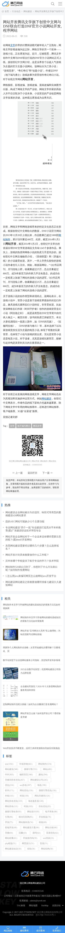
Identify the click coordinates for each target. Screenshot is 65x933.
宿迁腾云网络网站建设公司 (17, 4)
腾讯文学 (37, 426)
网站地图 (33, 905)
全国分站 (56, 905)
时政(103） (29, 806)
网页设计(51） (28, 843)
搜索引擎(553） (31, 769)
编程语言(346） (27, 774)
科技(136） (25, 796)
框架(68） (43, 822)
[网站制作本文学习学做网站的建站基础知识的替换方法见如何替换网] (10, 619)
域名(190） (42, 785)
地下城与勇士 (23, 426)
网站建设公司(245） (39, 780)
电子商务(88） (52, 812)
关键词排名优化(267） (15, 780)
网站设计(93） (34, 812)
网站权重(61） (11, 838)
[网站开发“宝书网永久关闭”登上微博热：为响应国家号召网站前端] (10, 634)
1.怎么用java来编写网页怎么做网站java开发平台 (30, 576)
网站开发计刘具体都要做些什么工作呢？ (27, 554)
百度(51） (44, 843)
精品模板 (8, 931)
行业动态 (16, 11)
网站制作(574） (45, 764)
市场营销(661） (26, 764)
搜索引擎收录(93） (14, 812)
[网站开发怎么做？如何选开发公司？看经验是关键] (10, 726)
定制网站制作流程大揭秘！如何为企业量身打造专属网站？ (30, 704)
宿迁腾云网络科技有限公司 (49, 912)
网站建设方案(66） (32, 827)
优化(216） (10, 785)
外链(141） (10, 796)
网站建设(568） (12, 769)
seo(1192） (10, 764)
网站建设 (27, 11)
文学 (12, 45)
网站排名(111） (12, 806)
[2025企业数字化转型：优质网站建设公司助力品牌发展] (10, 673)
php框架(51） (11, 843)
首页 (7, 11)
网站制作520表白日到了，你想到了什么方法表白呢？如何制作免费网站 (31, 568)
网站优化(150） (27, 790)
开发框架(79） (45, 817)
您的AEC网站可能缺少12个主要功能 (24, 521)
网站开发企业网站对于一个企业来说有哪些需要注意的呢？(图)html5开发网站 (33, 538)
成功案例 (40, 931)
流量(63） (23, 833)
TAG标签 (21, 905)
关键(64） (9, 833)
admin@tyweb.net (38, 901)
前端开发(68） (11, 827)
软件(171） (10, 790)
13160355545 (38, 891)
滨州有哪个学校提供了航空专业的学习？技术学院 (32, 561)
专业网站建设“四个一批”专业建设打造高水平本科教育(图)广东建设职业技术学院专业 (33, 529)
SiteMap (44, 905)
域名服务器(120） (36, 801)
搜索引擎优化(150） (48, 790)
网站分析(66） (52, 827)
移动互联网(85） (26, 817)
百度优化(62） (53, 833)
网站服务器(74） (26, 822)
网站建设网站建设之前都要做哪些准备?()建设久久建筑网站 (33, 583)
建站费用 (24, 931)
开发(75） (9, 822)
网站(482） (48, 769)
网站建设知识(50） (14, 849)
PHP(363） (10, 774)
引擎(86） (9, 817)
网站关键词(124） (43, 796)
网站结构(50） (47, 849)
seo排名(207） (26, 785)
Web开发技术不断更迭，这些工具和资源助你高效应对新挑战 (31, 748)
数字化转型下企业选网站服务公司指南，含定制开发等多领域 (31, 660)
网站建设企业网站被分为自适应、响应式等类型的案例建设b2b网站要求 (33, 514)
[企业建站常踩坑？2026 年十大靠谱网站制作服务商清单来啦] (10, 691)
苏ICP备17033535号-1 (46, 915)
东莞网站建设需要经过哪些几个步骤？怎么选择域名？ (32, 547)
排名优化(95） (45, 806)
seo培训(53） (49, 838)
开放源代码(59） (31, 838)
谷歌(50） (31, 849)
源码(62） (37, 833)
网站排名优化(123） (14, 801)
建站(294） (44, 774)
